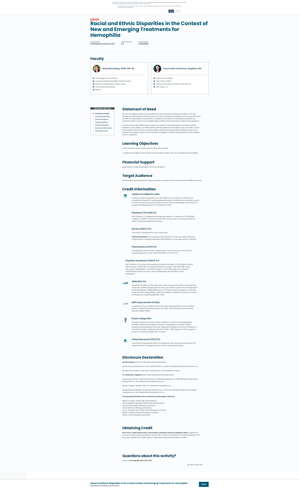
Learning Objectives (102, 116)
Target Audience (101, 122)
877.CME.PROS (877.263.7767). (141, 461)
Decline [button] (177, 11)
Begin (203, 484)
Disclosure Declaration (103, 128)
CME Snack (94, 19)
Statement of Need (102, 114)
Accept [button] (171, 11)
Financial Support (101, 119)
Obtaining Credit (101, 131)
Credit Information (102, 125)
